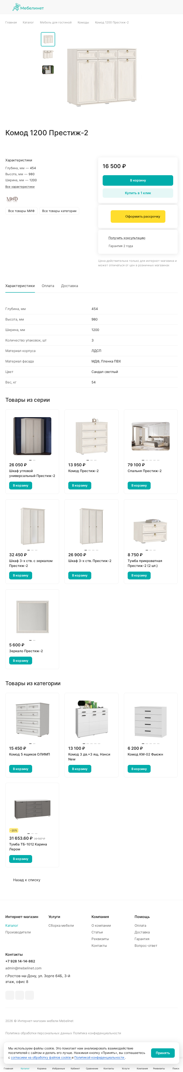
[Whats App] (19, 995)
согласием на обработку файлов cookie (41, 1057)
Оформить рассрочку (142, 216)
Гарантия (142, 939)
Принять (163, 1053)
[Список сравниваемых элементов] (152, 7)
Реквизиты (100, 939)
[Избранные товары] (163, 7)
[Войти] (140, 7)
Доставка (69, 285)
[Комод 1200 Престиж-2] (100, 76)
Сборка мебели (61, 925)
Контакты (99, 945)
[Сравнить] (163, 145)
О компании (101, 925)
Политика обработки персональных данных (38, 1033)
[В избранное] (153, 145)
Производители (18, 932)
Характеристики (20, 285)
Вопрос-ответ (146, 945)
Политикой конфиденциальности (99, 1057)
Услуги (54, 916)
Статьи (97, 932)
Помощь (142, 916)
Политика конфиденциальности (97, 1033)
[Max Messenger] (29, 995)
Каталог (11, 925)
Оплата (48, 285)
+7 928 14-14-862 (20, 961)
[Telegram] (9, 995)
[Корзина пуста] (174, 7)
